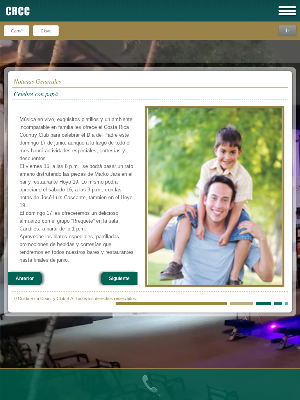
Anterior (25, 278)
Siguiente (119, 278)
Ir (287, 31)
